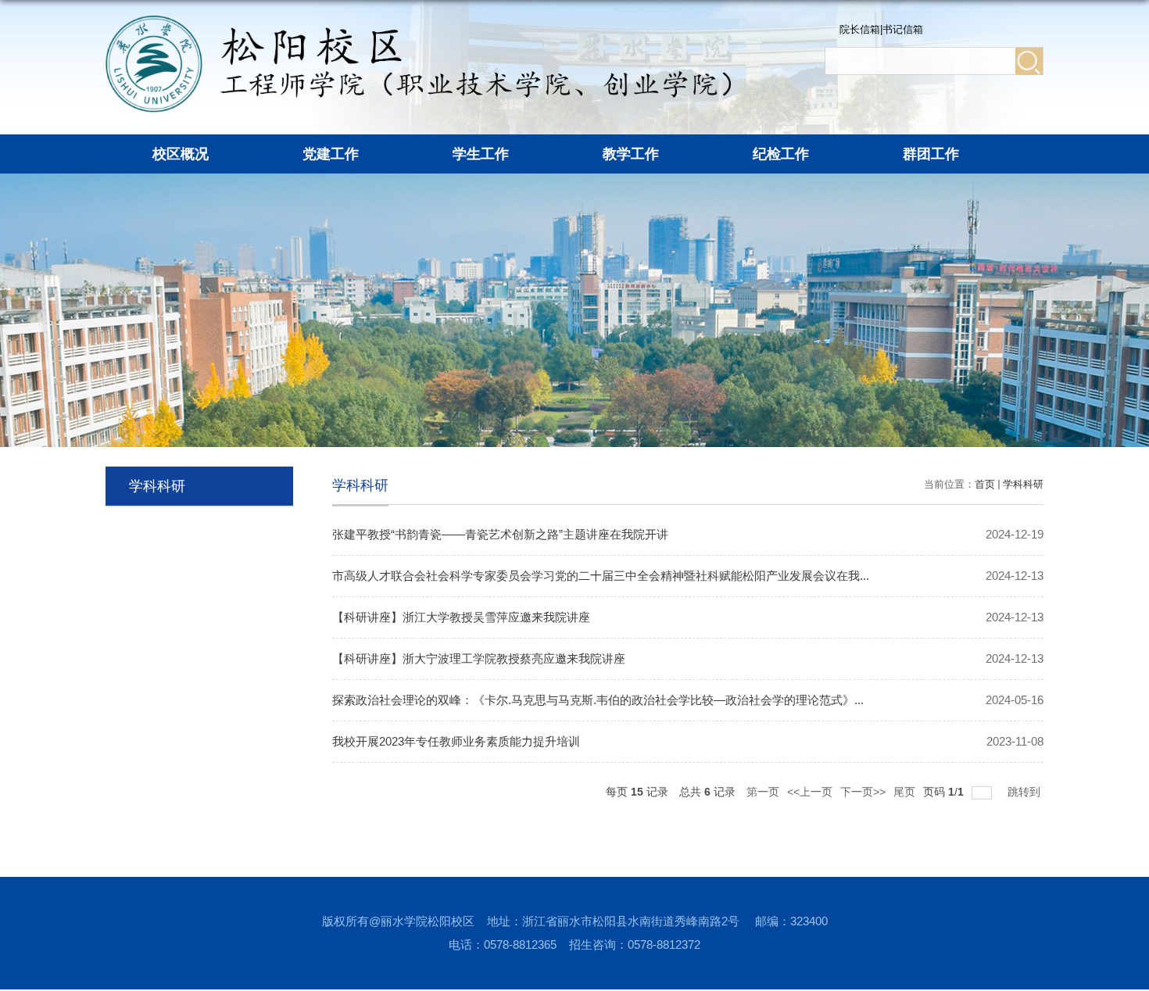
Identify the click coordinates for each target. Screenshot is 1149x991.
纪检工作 (781, 154)
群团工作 (931, 154)
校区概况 (180, 154)
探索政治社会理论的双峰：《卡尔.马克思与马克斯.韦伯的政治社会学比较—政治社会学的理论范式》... (598, 700)
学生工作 (481, 154)
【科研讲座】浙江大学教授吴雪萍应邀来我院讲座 (461, 617)
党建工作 (330, 154)
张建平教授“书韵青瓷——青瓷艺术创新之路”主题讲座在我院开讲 (500, 534)
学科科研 (1023, 484)
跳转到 (1025, 791)
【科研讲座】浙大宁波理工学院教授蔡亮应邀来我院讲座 (478, 658)
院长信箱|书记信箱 (881, 29)
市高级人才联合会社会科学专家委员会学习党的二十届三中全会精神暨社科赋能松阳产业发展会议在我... (600, 575)
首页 (985, 484)
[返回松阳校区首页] (418, 21)
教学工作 (631, 154)
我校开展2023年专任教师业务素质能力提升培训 (456, 741)
